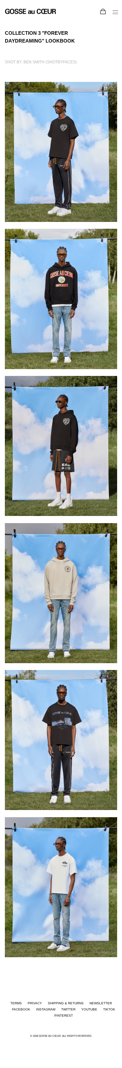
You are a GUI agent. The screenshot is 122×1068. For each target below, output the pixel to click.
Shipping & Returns (66, 1003)
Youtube (89, 1009)
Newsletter (100, 1003)
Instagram (45, 1009)
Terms (16, 1003)
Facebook (21, 1009)
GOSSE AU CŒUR (50, 1035)
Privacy (35, 1003)
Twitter (68, 1009)
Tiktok (109, 1009)
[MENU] (112, 13)
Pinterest (63, 1015)
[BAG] (100, 13)
